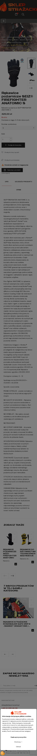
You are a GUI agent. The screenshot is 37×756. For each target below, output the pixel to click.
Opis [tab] (6, 182)
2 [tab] (19, 580)
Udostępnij (11, 173)
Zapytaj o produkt (12, 170)
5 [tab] (21, 658)
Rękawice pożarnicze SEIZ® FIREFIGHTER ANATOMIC (9, 553)
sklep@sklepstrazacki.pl (10, 705)
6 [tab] (23, 658)
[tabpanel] (10, 550)
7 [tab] (25, 658)
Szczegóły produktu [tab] (23, 182)
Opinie (18, 190)
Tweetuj (14, 173)
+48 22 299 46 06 (9, 708)
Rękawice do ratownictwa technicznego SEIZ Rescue (28, 552)
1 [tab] (17, 580)
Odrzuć (18, 747)
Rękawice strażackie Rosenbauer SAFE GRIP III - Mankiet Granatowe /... (16, 624)
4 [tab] (18, 658)
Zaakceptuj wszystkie (18, 737)
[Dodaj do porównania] (14, 539)
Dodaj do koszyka (14, 145)
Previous (30, 82)
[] (15, 564)
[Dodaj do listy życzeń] (14, 534)
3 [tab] (16, 658)
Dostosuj (17, 742)
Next (30, 88)
